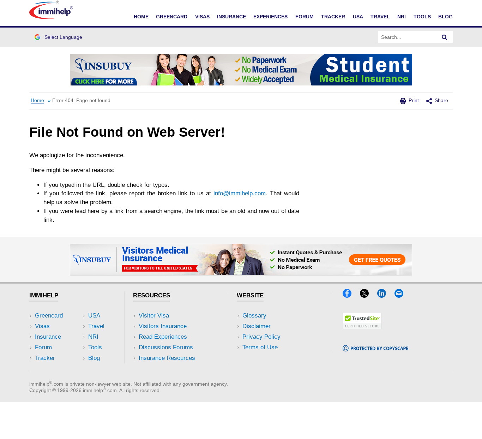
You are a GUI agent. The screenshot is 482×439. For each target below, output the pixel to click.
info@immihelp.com (239, 193)
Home (141, 16)
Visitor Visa (154, 315)
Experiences (270, 16)
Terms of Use (260, 347)
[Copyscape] (375, 349)
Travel (380, 16)
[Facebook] (350, 295)
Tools (422, 16)
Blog (445, 16)
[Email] (402, 295)
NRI (401, 16)
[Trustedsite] (362, 327)
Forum (304, 16)
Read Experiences (163, 336)
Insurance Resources (167, 358)
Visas (202, 16)
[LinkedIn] (385, 295)
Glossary (254, 315)
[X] (367, 295)
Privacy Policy (261, 336)
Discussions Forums (166, 347)
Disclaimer (256, 326)
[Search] (444, 37)
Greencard (171, 16)
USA (358, 16)
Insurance (231, 16)
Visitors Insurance (163, 326)
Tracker (333, 16)
